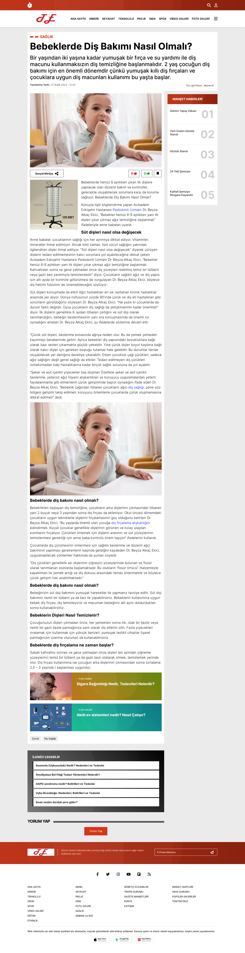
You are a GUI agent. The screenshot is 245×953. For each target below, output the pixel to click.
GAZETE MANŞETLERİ (136, 896)
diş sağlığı (136, 387)
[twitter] (107, 874)
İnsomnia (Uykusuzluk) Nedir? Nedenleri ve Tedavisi (70, 765)
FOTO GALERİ (201, 18)
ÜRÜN (31, 901)
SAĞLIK (46, 37)
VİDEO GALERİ (179, 18)
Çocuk (35, 738)
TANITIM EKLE (180, 901)
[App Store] (100, 939)
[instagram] (118, 874)
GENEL (79, 886)
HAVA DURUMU (181, 891)
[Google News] (200, 85)
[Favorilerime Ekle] (158, 173)
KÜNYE (128, 901)
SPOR (162, 18)
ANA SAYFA (78, 18)
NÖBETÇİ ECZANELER (136, 886)
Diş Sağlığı (50, 738)
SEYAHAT (108, 18)
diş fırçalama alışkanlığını (130, 523)
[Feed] (149, 874)
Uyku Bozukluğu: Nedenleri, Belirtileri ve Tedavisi (68, 793)
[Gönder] (213, 852)
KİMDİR (94, 18)
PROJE (141, 18)
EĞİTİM (32, 915)
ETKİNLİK (33, 920)
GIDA (152, 18)
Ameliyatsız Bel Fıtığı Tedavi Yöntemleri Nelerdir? (68, 774)
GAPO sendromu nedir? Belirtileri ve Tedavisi (65, 783)
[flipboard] (138, 874)
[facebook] (97, 874)
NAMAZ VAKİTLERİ (182, 886)
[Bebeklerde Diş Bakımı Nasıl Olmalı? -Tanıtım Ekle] (47, 18)
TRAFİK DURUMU (133, 891)
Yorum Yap (95, 831)
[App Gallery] (144, 939)
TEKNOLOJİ (126, 18)
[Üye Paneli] (214, 5)
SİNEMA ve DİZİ (84, 915)
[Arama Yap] (207, 5)
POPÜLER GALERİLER (184, 896)
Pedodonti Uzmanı (127, 210)
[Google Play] (122, 939)
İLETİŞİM (129, 906)
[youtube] (128, 874)
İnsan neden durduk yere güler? (57, 802)
